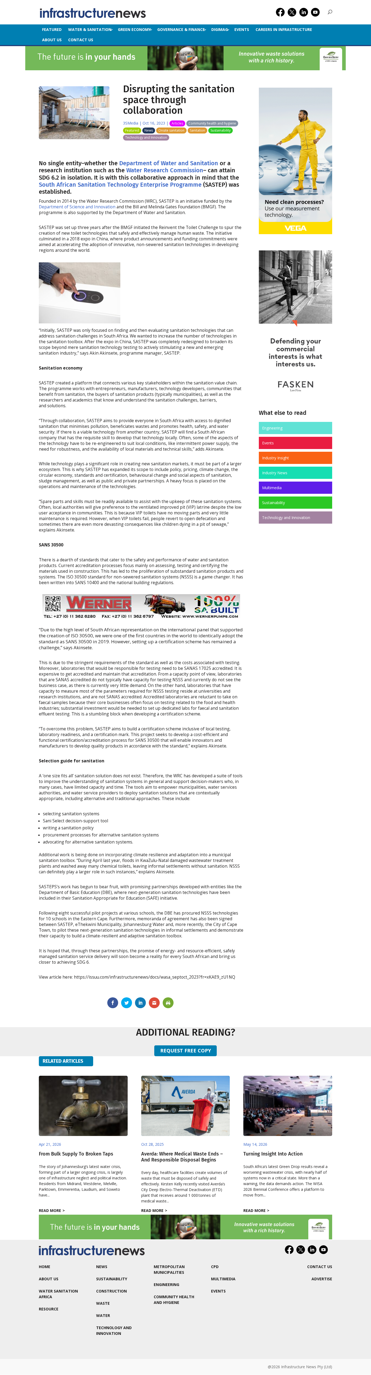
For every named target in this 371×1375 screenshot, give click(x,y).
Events (241, 29)
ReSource (48, 1309)
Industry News (274, 472)
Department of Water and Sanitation (168, 163)
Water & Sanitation (89, 29)
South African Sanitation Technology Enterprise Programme (120, 184)
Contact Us (80, 39)
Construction (111, 1291)
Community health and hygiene (212, 123)
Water (103, 1315)
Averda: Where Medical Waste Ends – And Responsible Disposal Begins (182, 1157)
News (148, 130)
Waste (103, 1303)
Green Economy (134, 29)
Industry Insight (275, 457)
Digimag (219, 29)
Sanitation (197, 130)
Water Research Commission (164, 170)
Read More (50, 1210)
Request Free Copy (185, 1050)
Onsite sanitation (171, 130)
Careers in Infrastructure (284, 29)
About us (52, 39)
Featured (52, 29)
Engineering (272, 428)
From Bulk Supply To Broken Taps (76, 1154)
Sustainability (220, 130)
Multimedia (272, 487)
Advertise (322, 1278)
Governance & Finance (181, 29)
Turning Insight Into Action (273, 1154)
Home (44, 1266)
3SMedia (130, 123)
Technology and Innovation (146, 137)
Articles (177, 123)
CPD (215, 1266)
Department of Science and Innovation (77, 207)
